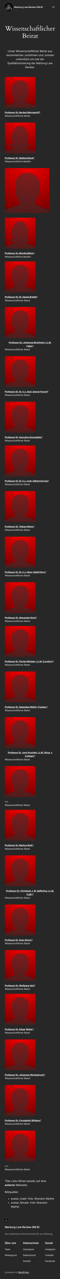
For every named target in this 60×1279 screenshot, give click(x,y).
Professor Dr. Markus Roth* (19, 845)
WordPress (23, 1272)
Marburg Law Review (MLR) (28, 7)
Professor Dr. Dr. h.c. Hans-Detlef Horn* (25, 572)
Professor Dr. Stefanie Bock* (20, 158)
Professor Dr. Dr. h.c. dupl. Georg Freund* (26, 391)
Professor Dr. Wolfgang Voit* (20, 985)
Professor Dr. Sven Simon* (19, 940)
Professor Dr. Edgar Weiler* (19, 1029)
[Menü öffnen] (53, 7)
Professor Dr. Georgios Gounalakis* (24, 437)
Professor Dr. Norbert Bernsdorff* (22, 112)
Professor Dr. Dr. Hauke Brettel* (21, 297)
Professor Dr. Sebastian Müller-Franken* (26, 707)
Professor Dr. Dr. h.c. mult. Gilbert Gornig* (27, 481)
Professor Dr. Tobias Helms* (19, 526)
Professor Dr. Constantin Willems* (23, 1120)
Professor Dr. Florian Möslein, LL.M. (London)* (29, 661)
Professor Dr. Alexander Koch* (21, 617)
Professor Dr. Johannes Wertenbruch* (25, 1075)
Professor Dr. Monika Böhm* (20, 253)
